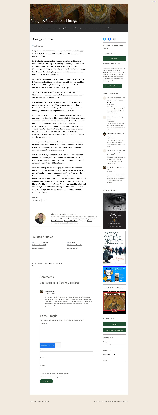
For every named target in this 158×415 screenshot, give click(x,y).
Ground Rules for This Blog (114, 330)
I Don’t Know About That (74, 245)
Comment (43, 323)
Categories (106, 342)
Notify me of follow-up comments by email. (55, 373)
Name (42, 350)
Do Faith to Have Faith (39, 245)
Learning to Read (114, 153)
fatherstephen (49, 291)
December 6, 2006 (50, 293)
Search (105, 361)
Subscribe (114, 58)
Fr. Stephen (110, 133)
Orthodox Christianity (55, 263)
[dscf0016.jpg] (37, 46)
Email (42, 358)
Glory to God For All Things (54, 20)
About (114, 324)
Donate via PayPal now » (112, 86)
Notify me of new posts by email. (52, 377)
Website (42, 365)
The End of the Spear (70, 102)
